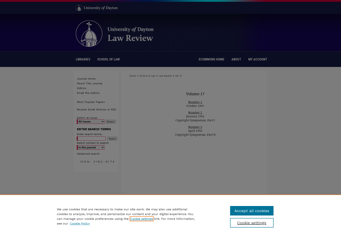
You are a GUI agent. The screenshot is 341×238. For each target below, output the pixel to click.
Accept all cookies (251, 210)
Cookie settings (141, 219)
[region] (170, 216)
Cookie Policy (80, 223)
